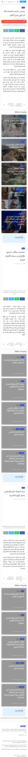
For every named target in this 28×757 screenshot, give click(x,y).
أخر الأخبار (22, 165)
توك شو (17, 189)
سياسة (23, 7)
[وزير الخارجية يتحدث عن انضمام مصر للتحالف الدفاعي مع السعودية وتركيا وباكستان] (14, 222)
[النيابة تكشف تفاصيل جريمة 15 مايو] (14, 198)
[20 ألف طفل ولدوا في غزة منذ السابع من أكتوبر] (14, 126)
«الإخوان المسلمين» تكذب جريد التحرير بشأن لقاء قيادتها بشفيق (14, 718)
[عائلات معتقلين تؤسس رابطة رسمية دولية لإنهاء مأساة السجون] (14, 174)
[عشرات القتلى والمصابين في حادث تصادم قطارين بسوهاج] (14, 150)
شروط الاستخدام (24, 755)
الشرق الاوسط (21, 213)
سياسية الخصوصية (17, 755)
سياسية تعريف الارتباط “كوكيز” (22, 756)
